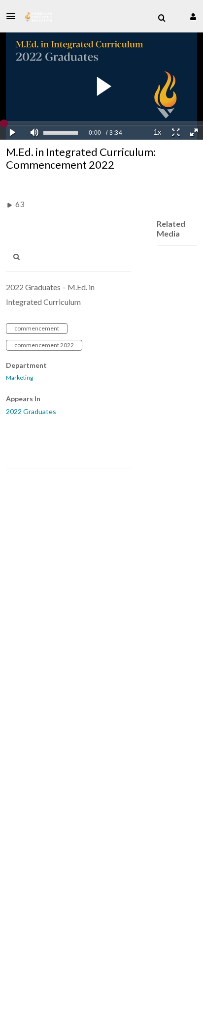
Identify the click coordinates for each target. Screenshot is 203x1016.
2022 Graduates (31, 411)
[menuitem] (161, 18)
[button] (14, 16)
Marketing (19, 378)
